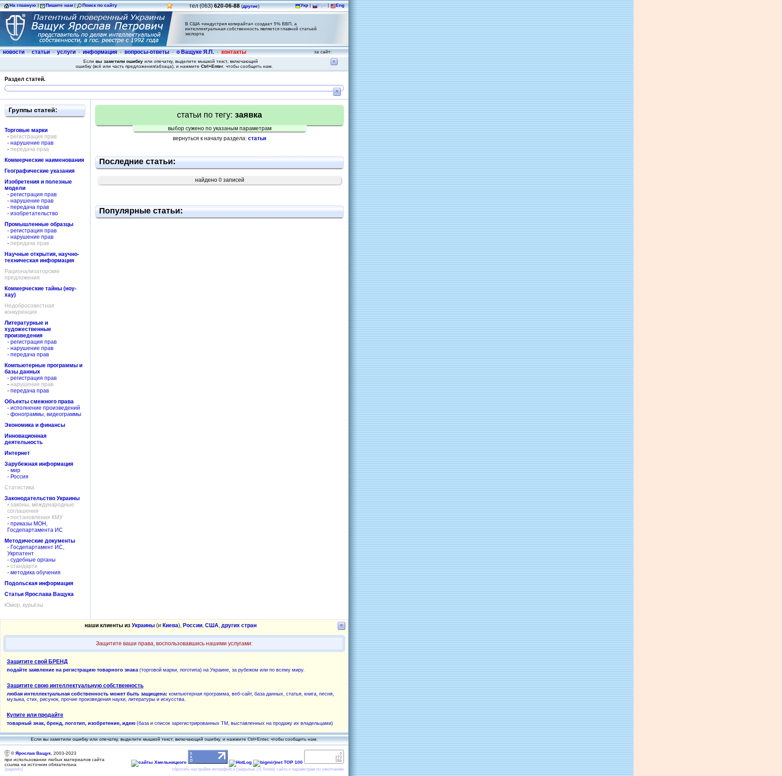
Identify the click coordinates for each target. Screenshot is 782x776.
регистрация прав (33, 194)
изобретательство (34, 213)
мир (15, 470)
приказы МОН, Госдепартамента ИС (35, 526)
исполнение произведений (45, 408)
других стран (239, 625)
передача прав (29, 207)
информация (100, 52)
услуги (66, 52)
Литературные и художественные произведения (28, 329)
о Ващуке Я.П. (195, 52)
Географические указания (40, 171)
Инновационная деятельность (26, 439)
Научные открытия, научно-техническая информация (42, 257)
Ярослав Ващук (33, 753)
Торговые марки (26, 130)
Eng (340, 5)
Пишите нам (59, 5)
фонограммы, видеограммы (45, 414)
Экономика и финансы (35, 425)
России (192, 625)
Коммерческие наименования (44, 160)
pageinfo (14, 769)
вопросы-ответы (146, 52)
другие (250, 6)
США (212, 625)
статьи (41, 52)
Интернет (17, 453)
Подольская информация (39, 583)
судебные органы (33, 560)
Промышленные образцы (39, 224)
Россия (19, 476)
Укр (304, 5)
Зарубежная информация (39, 464)
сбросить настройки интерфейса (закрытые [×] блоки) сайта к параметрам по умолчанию (258, 769)
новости (13, 52)
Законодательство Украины (42, 498)
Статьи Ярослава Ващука (39, 594)
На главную (23, 5)
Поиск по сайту (99, 5)
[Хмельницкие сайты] (158, 762)
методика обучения (35, 572)
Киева (170, 625)
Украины (143, 625)
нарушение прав (31, 143)
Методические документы (40, 541)
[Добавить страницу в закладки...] (169, 7)
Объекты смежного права (39, 401)
